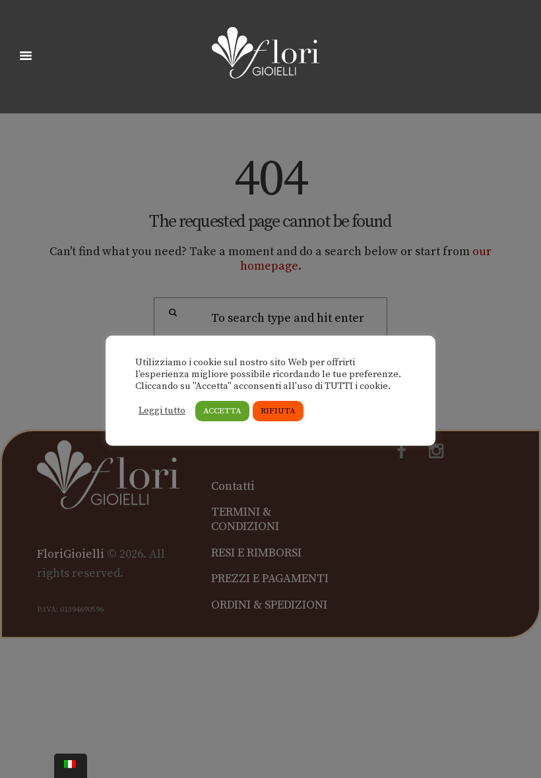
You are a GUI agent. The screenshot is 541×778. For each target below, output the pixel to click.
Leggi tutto (162, 411)
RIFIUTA (278, 410)
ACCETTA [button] (222, 410)
